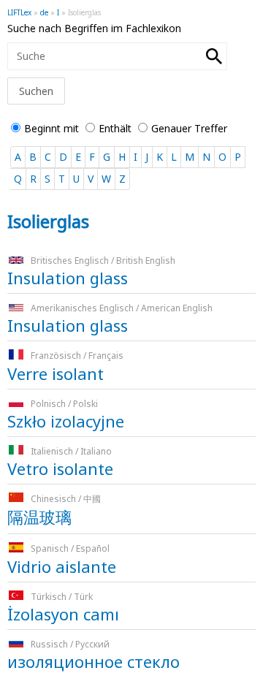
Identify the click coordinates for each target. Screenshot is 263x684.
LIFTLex (19, 12)
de (44, 12)
